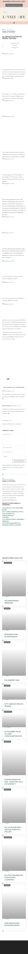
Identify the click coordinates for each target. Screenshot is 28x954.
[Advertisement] (14, 361)
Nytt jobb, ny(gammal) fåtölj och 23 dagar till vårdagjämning (13, 513)
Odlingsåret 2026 (11, 680)
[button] (2, 379)
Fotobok (5, 517)
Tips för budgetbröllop (11, 523)
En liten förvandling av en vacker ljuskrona (13, 877)
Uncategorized (14, 47)
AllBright (16, 326)
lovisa (3, 391)
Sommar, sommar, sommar (11, 525)
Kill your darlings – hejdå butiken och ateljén (13, 830)
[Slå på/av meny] (14, 23)
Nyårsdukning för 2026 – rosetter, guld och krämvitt (13, 782)
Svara (17, 391)
